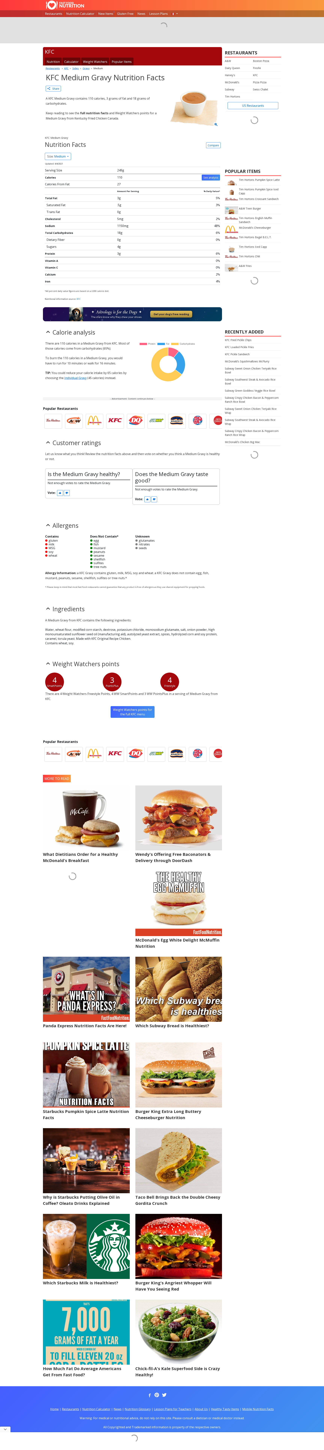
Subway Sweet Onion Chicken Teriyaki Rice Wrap (251, 411)
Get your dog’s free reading (171, 314)
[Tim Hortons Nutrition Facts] (53, 421)
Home (54, 1409)
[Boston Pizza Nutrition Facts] (197, 421)
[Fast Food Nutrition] (65, 5)
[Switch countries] (175, 13)
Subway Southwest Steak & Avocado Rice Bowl (250, 381)
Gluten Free (125, 14)
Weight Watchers (95, 62)
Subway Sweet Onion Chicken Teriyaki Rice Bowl (251, 370)
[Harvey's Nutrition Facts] (177, 421)
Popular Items (122, 62)
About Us (201, 1409)
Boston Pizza (261, 61)
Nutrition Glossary (138, 1409)
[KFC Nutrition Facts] (115, 421)
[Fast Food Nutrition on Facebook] (149, 1395)
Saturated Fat (55, 205)
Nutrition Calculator (80, 14)
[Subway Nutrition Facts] (156, 421)
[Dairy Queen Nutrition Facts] (136, 421)
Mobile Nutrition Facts (258, 1409)
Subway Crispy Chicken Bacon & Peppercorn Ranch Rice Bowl (252, 399)
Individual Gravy (75, 378)
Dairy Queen (232, 68)
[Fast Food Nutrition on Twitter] (164, 1395)
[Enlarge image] (216, 124)
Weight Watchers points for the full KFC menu (132, 712)
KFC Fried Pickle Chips (238, 340)
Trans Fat (53, 212)
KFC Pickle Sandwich (237, 354)
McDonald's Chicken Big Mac (242, 442)
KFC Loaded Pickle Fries (239, 347)
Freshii (257, 68)
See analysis (210, 177)
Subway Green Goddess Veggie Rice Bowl (250, 390)
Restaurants (53, 14)
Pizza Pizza (259, 82)
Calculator (71, 62)
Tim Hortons (232, 96)
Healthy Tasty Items (225, 1409)
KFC (78, 298)
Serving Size (53, 170)
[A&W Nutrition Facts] (74, 421)
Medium (56, 156)
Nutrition (53, 62)
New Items (105, 14)
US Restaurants (253, 106)
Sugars (51, 247)
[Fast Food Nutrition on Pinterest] (156, 1395)
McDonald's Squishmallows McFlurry (247, 361)
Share (54, 88)
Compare (213, 145)
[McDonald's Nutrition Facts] (94, 421)
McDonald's (232, 82)
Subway (229, 89)
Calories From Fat (57, 184)
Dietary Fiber (55, 240)
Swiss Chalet (260, 89)
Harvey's (230, 75)
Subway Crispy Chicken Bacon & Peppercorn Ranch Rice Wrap (252, 433)
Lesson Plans (158, 14)
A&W (228, 61)
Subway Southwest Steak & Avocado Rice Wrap (250, 422)
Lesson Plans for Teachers (172, 1409)
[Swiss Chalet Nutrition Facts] (218, 421)
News (141, 14)
